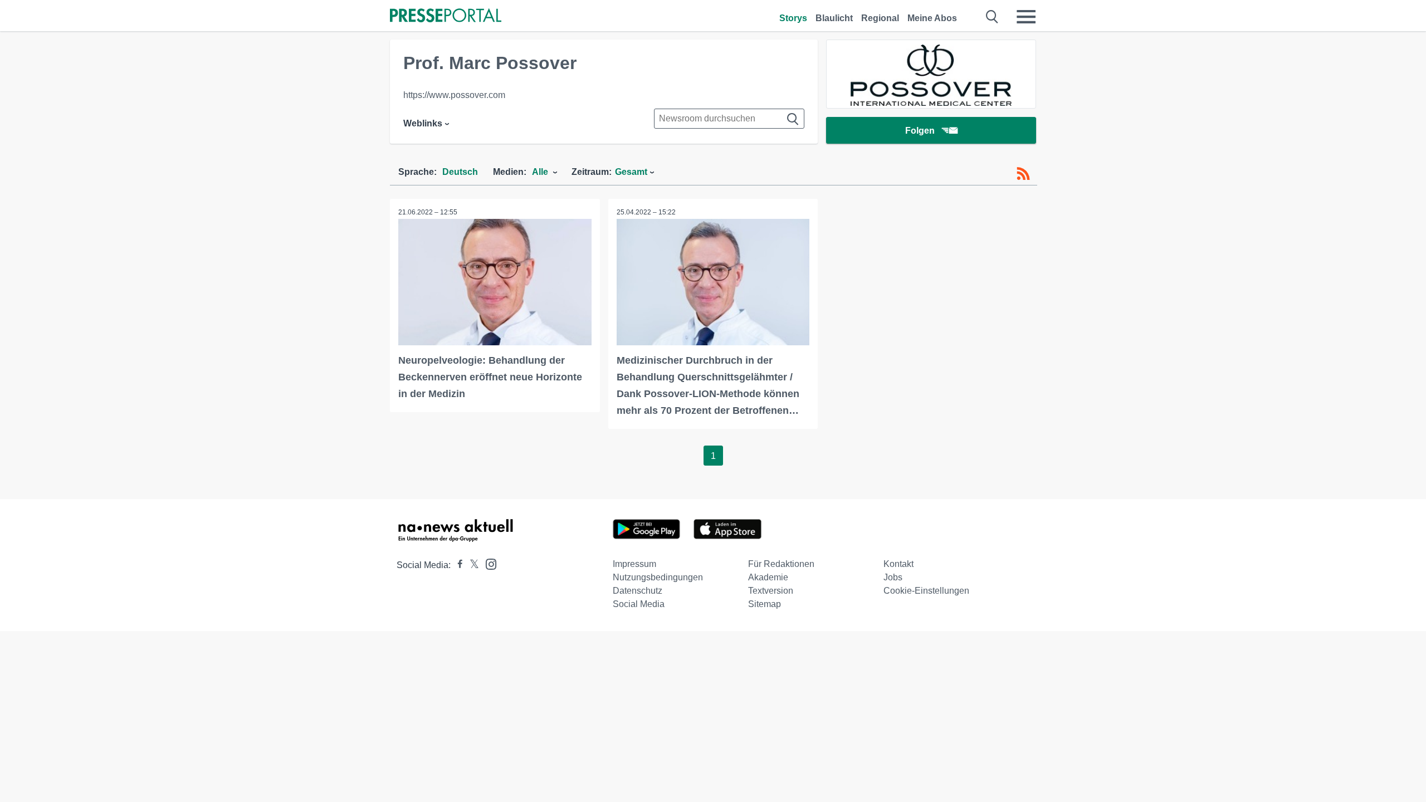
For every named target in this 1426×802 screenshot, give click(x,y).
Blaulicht (834, 18)
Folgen (920, 130)
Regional (880, 18)
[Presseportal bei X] (471, 565)
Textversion (770, 590)
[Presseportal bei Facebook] (457, 565)
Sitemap (764, 604)
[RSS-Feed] (1023, 174)
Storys (793, 18)
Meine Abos (932, 18)
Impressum (634, 564)
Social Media (639, 604)
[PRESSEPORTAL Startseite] (445, 16)
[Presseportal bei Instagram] (487, 563)
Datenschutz (637, 590)
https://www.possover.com (454, 95)
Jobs (892, 577)
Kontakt (898, 564)
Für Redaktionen (781, 564)
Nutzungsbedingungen (658, 577)
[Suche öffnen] (992, 17)
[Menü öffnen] (1026, 17)
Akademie (768, 577)
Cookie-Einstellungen (926, 590)
